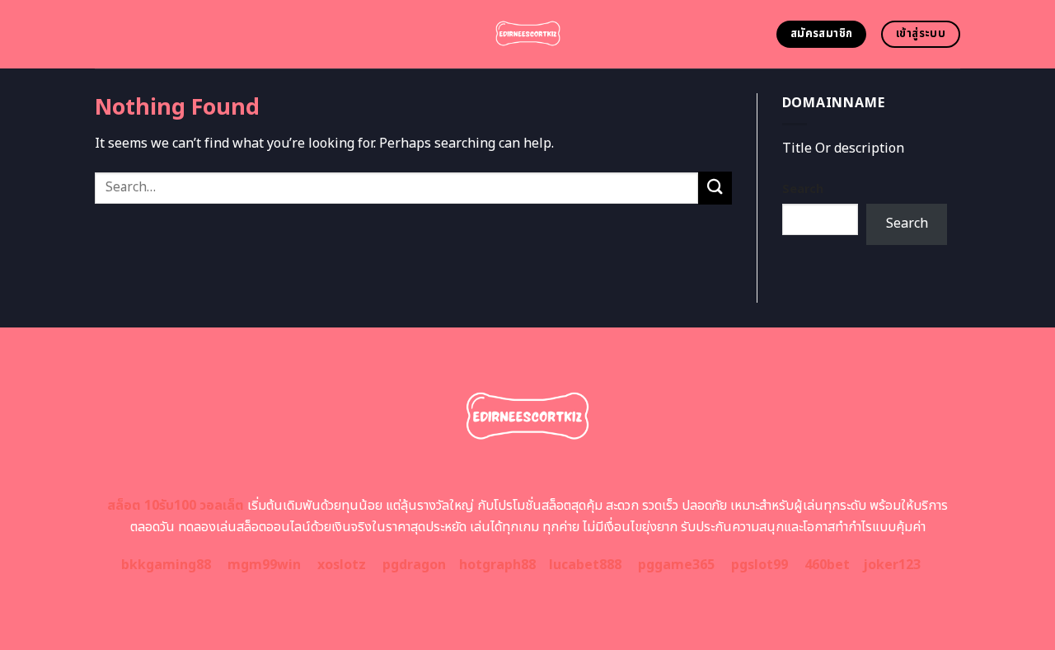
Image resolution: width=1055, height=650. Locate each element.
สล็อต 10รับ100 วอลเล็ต (175, 506)
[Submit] (714, 188)
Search (802, 189)
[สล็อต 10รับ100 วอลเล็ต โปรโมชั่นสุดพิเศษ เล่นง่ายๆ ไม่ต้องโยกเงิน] (528, 34)
